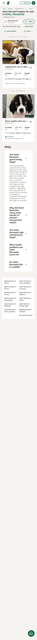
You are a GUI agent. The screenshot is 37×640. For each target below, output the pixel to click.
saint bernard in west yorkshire (10, 311)
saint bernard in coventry (25, 288)
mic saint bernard (25, 315)
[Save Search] (31, 633)
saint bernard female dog (24, 305)
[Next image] (31, 52)
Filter (31, 21)
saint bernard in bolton (10, 288)
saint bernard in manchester (10, 299)
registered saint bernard (25, 311)
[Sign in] (33, 3)
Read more (29, 26)
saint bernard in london (10, 293)
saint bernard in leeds (25, 299)
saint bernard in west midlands (25, 282)
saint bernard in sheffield (10, 305)
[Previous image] (6, 52)
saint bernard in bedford (25, 293)
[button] (18, 52)
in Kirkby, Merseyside (13, 14)
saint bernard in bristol (10, 282)
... (26, 8)
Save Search (11, 31)
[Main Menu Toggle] (4, 3)
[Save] (30, 68)
